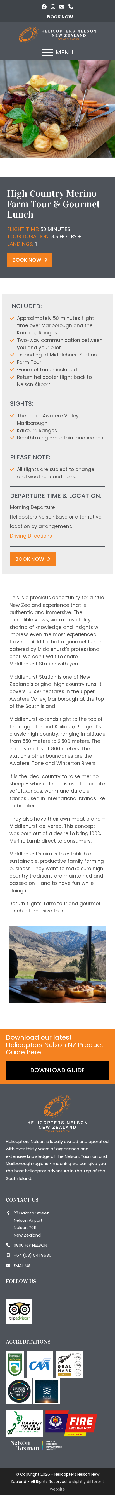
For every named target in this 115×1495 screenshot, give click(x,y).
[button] (57, 52)
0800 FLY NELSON (30, 1245)
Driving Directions (31, 536)
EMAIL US (22, 1265)
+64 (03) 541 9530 (32, 1255)
